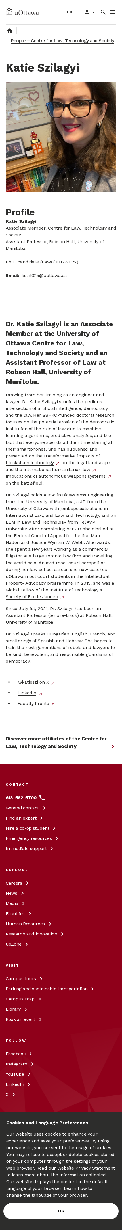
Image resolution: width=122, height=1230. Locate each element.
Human (25, 923)
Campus (21, 978)
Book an (20, 1019)
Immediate (26, 848)
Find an (21, 818)
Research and (31, 934)
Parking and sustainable (46, 988)
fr (70, 12)
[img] (22, 12)
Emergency (29, 838)
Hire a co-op (27, 828)
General (22, 807)
